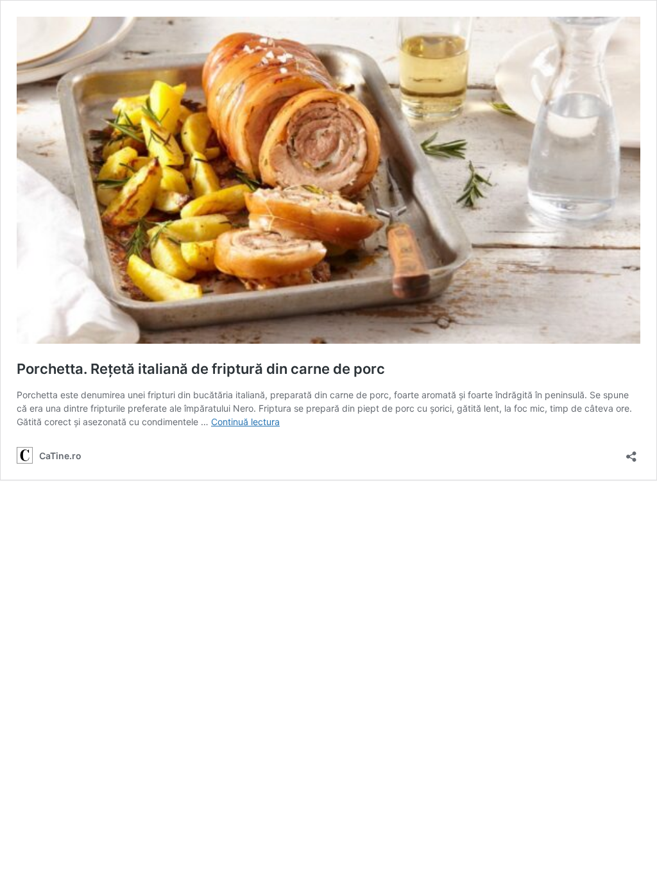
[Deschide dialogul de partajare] (631, 452)
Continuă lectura (245, 421)
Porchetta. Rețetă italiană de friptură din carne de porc (201, 368)
